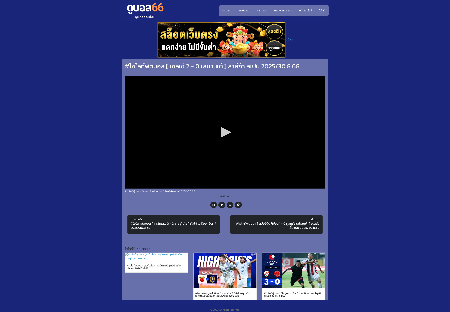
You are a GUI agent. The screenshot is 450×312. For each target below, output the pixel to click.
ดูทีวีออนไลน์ (305, 10)
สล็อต (289, 40)
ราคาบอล (262, 10)
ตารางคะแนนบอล (283, 10)
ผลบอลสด (244, 10)
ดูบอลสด (227, 10)
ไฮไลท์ (322, 10)
